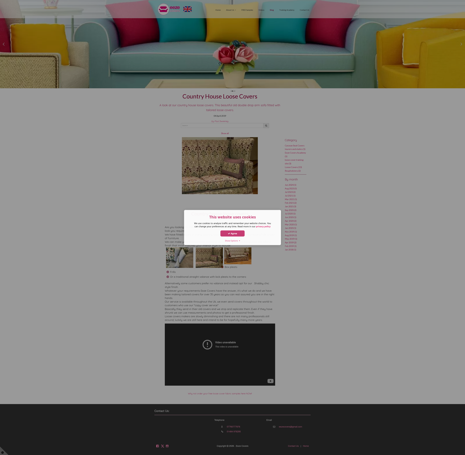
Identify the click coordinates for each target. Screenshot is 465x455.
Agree (233, 233)
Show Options (232, 240)
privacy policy (263, 226)
